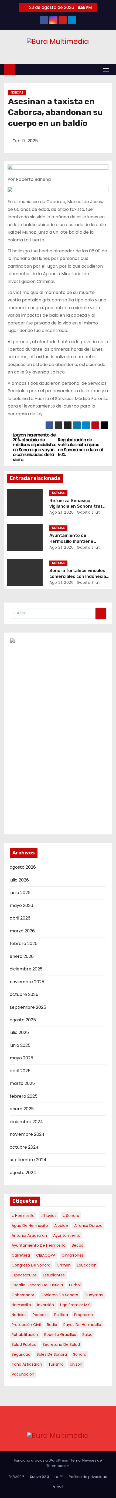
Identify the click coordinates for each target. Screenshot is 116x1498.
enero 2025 (22, 1109)
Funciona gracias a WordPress (41, 1460)
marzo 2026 (22, 931)
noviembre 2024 (27, 1134)
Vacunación (23, 1374)
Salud (87, 1334)
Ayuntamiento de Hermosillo (39, 1245)
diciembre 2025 (26, 969)
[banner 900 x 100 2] (58, 170)
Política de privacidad (88, 1476)
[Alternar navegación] (106, 70)
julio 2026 (19, 880)
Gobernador (23, 1295)
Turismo (56, 1364)
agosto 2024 (23, 1173)
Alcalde (61, 1225)
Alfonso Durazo (88, 1225)
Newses (89, 1460)
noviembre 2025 (27, 982)
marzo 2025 (22, 1083)
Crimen (64, 1265)
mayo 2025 (21, 1058)
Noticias (17, 93)
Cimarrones (73, 1255)
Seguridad (21, 1354)
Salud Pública (24, 1344)
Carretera (21, 1255)
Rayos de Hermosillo (82, 1324)
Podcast (40, 1314)
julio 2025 (19, 1032)
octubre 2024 (24, 1147)
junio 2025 (20, 1045)
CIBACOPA (45, 1255)
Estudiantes (54, 1275)
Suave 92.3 (39, 1476)
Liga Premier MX (75, 1305)
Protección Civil (26, 1324)
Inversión (45, 1305)
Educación (87, 1265)
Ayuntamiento (66, 1235)
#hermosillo (23, 1215)
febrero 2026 (23, 943)
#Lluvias (48, 1215)
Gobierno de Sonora (59, 1295)
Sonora (79, 1354)
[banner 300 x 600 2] (58, 733)
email (58, 1486)
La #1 (58, 1476)
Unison (76, 1364)
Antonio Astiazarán (29, 1235)
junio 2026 (20, 893)
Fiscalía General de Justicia (37, 1285)
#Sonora (71, 1215)
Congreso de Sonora (31, 1265)
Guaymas (93, 1295)
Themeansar (57, 1465)
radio (52, 1324)
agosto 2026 (23, 867)
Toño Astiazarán (27, 1364)
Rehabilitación (25, 1334)
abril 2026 (20, 918)
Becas (77, 1245)
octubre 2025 (24, 994)
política (61, 1314)
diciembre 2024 (26, 1122)
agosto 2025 (23, 1020)
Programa (83, 1314)
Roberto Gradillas (60, 1334)
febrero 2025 (23, 1096)
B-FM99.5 (17, 1476)
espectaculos (24, 1275)
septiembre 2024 (28, 1160)
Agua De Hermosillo (30, 1225)
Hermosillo (21, 1305)
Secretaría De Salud (61, 1344)
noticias (19, 1314)
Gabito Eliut (88, 512)
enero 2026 (22, 956)
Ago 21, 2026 (61, 512)
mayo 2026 (21, 905)
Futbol (75, 1285)
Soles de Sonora (52, 1354)
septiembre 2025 (28, 1007)
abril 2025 (20, 1071)
